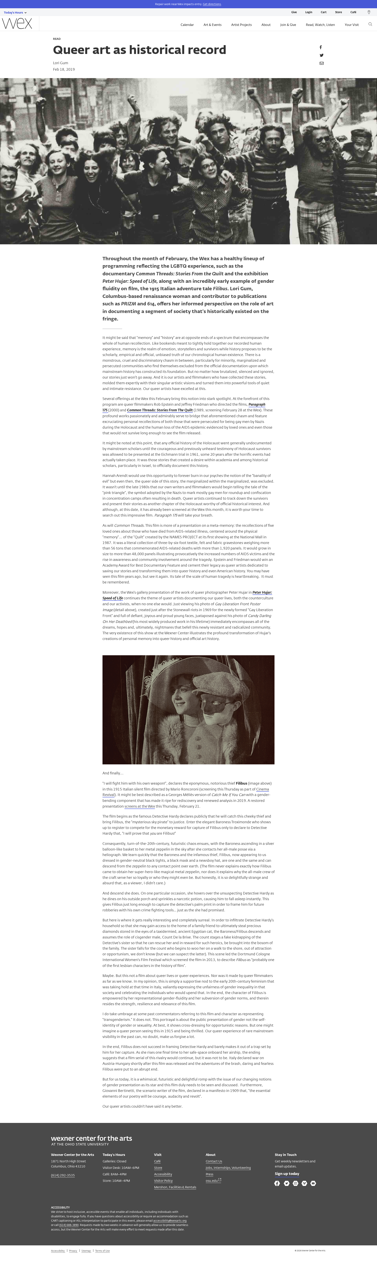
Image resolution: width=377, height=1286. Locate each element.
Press (209, 1174)
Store (338, 12)
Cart (324, 12)
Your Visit (352, 25)
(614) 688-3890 (69, 1225)
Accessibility (163, 1174)
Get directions (212, 4)
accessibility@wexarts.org (170, 1220)
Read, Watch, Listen (320, 25)
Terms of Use (102, 1250)
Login (308, 12)
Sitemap (86, 1250)
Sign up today (287, 1174)
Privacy (73, 1250)
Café (353, 12)
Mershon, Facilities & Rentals (175, 1187)
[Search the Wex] (370, 25)
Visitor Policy (163, 1181)
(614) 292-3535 (63, 1175)
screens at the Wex (139, 806)
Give (294, 12)
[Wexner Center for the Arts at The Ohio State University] (91, 1144)
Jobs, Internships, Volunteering (228, 1168)
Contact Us (214, 1161)
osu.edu (212, 1181)
